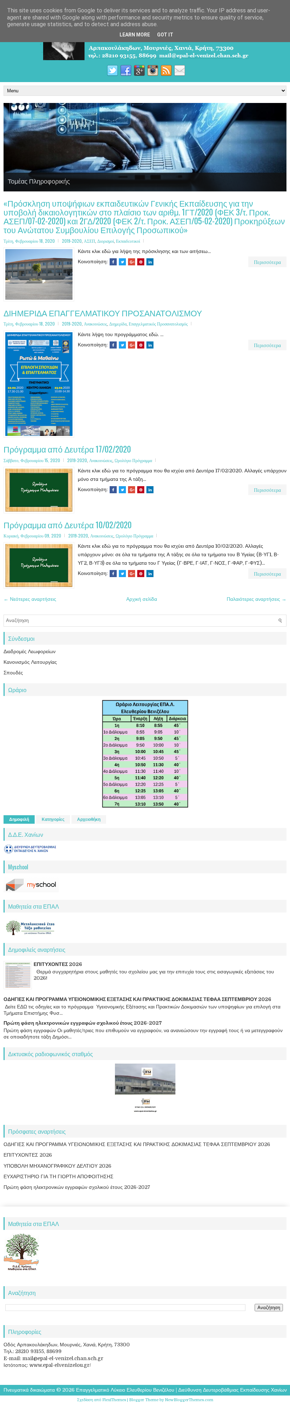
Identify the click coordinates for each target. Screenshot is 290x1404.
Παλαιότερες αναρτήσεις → (256, 599)
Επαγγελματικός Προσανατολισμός (158, 324)
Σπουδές (13, 672)
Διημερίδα (118, 324)
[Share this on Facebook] (113, 261)
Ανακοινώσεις (95, 324)
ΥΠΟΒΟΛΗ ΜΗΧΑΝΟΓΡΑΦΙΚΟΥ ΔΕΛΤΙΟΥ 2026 (57, 1166)
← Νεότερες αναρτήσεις (30, 599)
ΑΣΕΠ (89, 241)
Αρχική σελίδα (141, 599)
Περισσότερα (267, 261)
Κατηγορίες (53, 819)
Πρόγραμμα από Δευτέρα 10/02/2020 (68, 524)
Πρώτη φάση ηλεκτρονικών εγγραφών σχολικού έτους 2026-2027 (83, 1023)
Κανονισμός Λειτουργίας (30, 662)
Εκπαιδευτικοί (128, 241)
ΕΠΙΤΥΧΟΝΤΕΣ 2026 (58, 964)
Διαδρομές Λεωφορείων (30, 651)
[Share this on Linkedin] (149, 261)
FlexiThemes (114, 1400)
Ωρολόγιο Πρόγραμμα (133, 460)
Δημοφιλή (19, 819)
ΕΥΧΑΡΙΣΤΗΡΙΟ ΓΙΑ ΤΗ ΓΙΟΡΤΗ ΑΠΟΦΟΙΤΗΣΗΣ (59, 1176)
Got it (165, 35)
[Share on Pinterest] (140, 261)
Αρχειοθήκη (88, 819)
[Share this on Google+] (131, 261)
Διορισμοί (105, 241)
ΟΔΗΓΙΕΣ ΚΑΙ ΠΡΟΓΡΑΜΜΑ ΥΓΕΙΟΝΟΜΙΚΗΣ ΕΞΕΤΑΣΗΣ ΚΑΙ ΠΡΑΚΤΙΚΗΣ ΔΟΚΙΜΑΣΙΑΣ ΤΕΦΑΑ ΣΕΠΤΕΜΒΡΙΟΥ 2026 (137, 999)
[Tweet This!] (122, 261)
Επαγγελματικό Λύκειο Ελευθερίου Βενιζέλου (125, 1390)
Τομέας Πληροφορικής (39, 180)
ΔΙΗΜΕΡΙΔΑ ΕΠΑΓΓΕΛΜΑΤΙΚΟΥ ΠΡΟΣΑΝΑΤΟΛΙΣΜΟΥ (103, 313)
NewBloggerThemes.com (189, 1400)
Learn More (135, 35)
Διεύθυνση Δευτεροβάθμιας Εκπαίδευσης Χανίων (232, 1390)
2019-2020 (72, 241)
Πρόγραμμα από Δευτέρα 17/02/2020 (67, 449)
